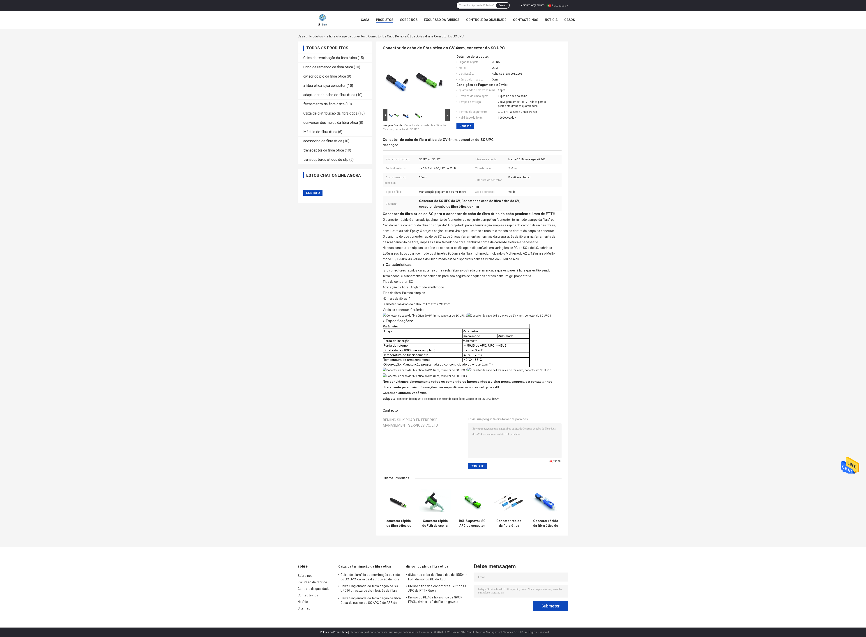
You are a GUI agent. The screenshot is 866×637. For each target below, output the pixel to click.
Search (502, 5)
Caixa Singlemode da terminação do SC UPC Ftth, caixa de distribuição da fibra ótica (369, 589)
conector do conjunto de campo (416, 398)
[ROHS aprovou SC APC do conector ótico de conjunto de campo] (472, 501)
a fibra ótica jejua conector (346, 36)
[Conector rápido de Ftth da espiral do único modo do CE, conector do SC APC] (435, 501)
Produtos (384, 20)
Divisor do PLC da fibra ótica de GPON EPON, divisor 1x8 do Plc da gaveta (435, 600)
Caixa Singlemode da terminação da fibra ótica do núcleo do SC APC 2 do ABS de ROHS (371, 601)
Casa (365, 20)
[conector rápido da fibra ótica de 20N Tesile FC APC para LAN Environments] (399, 501)
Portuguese (559, 5)
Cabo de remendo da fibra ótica (328, 67)
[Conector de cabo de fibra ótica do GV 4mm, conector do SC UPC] (414, 81)
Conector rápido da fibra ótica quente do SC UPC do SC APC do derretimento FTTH (508, 523)
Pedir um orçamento (532, 5)
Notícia (551, 20)
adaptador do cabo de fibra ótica (329, 95)
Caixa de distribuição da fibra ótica (330, 113)
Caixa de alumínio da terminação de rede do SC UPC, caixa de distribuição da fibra (370, 577)
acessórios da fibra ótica (322, 141)
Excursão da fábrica (441, 20)
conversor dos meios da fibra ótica (330, 122)
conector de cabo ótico (451, 398)
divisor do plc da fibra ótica (324, 76)
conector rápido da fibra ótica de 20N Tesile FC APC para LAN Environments (398, 523)
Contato (465, 126)
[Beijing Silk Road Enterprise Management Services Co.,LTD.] (322, 19)
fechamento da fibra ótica (324, 104)
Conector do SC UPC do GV (482, 398)
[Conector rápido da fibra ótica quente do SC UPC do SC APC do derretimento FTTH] (509, 501)
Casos (569, 20)
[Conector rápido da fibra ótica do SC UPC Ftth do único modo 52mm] (546, 501)
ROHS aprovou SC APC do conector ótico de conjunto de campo (472, 523)
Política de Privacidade (334, 632)
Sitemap (304, 608)
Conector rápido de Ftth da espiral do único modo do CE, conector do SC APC (435, 523)
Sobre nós (408, 20)
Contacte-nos (525, 20)
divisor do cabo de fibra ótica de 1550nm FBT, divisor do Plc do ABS (438, 577)
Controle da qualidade (486, 20)
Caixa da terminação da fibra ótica (330, 58)
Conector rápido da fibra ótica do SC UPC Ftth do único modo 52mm (545, 523)
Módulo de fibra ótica (320, 132)
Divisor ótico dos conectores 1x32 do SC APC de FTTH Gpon (437, 588)
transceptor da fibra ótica (323, 150)
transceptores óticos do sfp (325, 159)
